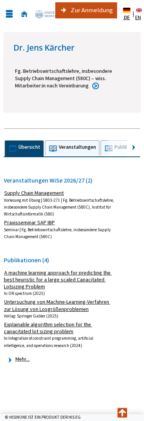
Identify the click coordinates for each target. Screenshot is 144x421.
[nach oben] (122, 413)
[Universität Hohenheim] (49, 14)
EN (138, 17)
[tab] (24, 148)
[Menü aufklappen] (9, 14)
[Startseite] (24, 14)
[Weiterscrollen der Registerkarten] (133, 147)
